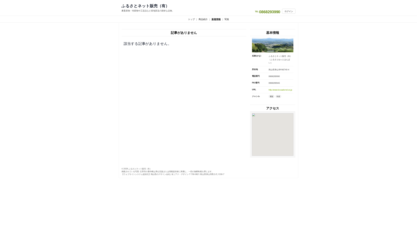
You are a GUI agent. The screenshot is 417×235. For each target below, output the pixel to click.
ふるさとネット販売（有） (145, 5)
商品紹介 (203, 19)
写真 (226, 19)
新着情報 (216, 19)
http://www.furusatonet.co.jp (280, 89)
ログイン (289, 11)
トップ (191, 19)
